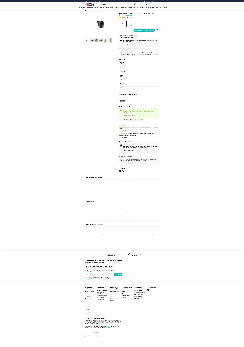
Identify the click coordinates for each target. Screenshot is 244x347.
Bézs (131, 25)
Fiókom (147, 4)
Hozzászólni (124, 137)
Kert (101, 7)
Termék (120, 48)
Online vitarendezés (138, 298)
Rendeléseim (87, 294)
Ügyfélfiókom (100, 287)
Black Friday (82, 7)
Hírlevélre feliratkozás (130, 44)
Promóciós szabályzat (139, 290)
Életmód (164, 7)
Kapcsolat (148, 1)
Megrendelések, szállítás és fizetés (89, 288)
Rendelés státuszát (139, 1)
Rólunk (123, 291)
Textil (111, 7)
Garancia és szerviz (114, 294)
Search (135, 4)
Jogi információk (138, 287)
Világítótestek (123, 7)
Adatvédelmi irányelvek (139, 294)
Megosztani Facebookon (120, 171)
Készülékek (136, 7)
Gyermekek (158, 7)
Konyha (130, 7)
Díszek (116, 7)
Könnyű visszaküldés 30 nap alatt (115, 254)
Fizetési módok (127, 48)
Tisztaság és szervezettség (147, 7)
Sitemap (124, 297)
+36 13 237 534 (156, 1)
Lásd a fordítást (124, 130)
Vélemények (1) (134, 48)
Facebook (148, 290)
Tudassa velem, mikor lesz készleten (144, 30)
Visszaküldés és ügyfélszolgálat (114, 288)
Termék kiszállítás (89, 296)
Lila (122, 25)
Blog (123, 293)
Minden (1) (122, 119)
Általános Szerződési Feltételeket (94, 278)
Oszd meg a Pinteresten (123, 171)
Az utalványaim (100, 297)
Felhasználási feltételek (139, 292)
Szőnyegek (106, 7)
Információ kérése (128, 162)
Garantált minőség (136, 254)
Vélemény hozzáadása (129, 115)
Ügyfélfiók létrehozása (102, 290)
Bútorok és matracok (92, 7)
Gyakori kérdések (125, 295)
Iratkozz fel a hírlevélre (102, 295)
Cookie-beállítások (138, 296)
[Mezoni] (85, 11)
